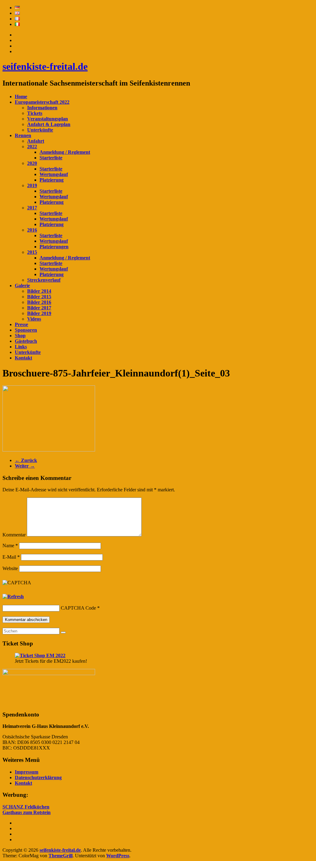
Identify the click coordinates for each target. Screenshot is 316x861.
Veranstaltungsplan (47, 118)
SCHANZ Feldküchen (25, 806)
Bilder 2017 (39, 307)
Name (10, 545)
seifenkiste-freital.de (45, 66)
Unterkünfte (40, 129)
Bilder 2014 (39, 291)
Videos (34, 318)
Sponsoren (26, 330)
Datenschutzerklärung (38, 777)
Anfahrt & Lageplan (48, 124)
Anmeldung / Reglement (65, 152)
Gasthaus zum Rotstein (26, 812)
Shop (20, 335)
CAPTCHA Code (78, 608)
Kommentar (14, 534)
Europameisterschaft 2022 (42, 102)
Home (21, 96)
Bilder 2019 (39, 313)
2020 (32, 163)
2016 (32, 230)
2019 (32, 185)
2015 (32, 252)
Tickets (34, 113)
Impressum (26, 772)
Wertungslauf (54, 174)
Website (10, 568)
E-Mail (11, 557)
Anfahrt (35, 141)
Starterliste (51, 157)
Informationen (42, 107)
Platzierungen (54, 246)
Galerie (22, 285)
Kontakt (23, 357)
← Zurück (26, 460)
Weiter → (25, 465)
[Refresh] (13, 596)
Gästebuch (26, 341)
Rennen (23, 135)
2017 (32, 207)
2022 (32, 146)
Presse (21, 324)
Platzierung (52, 180)
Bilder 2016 (39, 302)
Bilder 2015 (39, 296)
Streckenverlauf (43, 280)
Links (21, 346)
